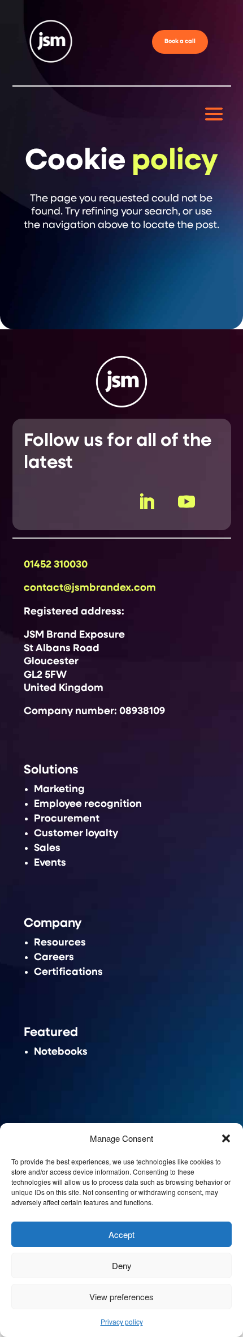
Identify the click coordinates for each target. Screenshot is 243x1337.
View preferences (121, 1296)
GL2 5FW (45, 675)
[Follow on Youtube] (186, 502)
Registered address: (74, 612)
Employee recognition (88, 804)
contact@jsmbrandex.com (90, 588)
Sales (47, 848)
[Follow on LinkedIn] (146, 502)
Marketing (59, 789)
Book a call (180, 41)
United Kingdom (63, 688)
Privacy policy (122, 1321)
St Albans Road (61, 648)
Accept (121, 1234)
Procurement (66, 819)
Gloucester (51, 661)
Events (50, 863)
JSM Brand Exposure (74, 635)
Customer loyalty (76, 833)
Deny (122, 1265)
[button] (226, 1138)
